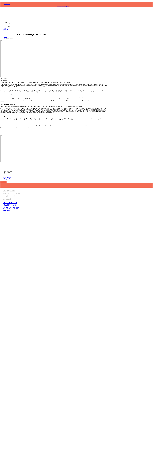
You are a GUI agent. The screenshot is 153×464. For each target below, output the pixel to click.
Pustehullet (5, 29)
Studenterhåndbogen (7, 30)
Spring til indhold (3, 0)
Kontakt (6, 173)
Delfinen (5, 37)
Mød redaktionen (8, 171)
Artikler (4, 28)
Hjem (1, 34)
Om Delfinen (7, 26)
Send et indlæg (7, 172)
